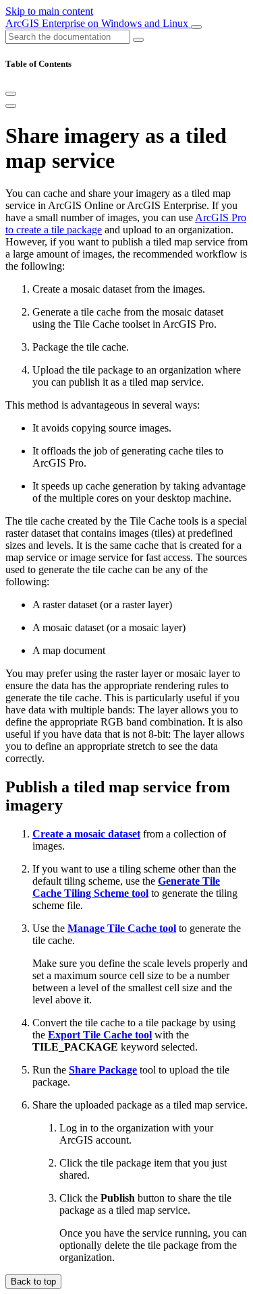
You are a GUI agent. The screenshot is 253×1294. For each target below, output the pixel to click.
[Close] (10, 94)
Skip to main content (49, 11)
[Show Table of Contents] (10, 106)
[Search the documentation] (138, 40)
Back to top (33, 1281)
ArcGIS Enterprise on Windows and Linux (98, 23)
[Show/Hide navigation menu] (196, 27)
